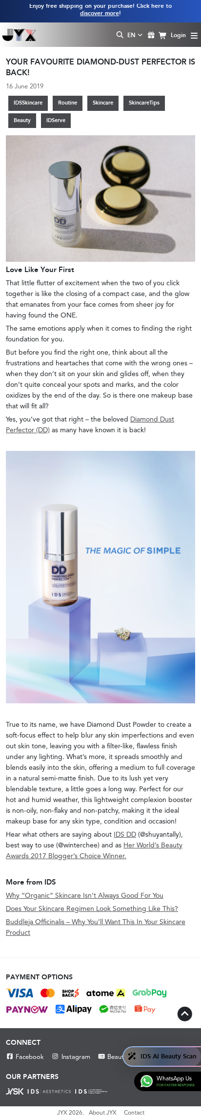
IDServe (55, 120)
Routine (67, 103)
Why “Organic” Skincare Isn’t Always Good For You (84, 895)
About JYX (103, 1112)
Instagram (75, 1056)
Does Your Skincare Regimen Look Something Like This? (92, 908)
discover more (99, 13)
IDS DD (125, 834)
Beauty (22, 120)
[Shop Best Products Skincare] (19, 34)
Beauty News (126, 1056)
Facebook (30, 1056)
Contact (134, 1112)
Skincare (103, 103)
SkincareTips (144, 103)
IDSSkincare (28, 103)
